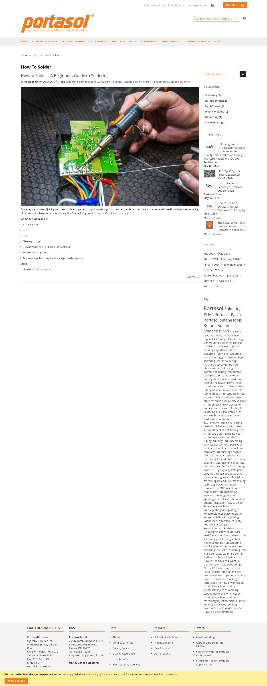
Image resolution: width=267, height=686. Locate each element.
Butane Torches (215, 100)
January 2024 (212, 264)
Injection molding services (219, 495)
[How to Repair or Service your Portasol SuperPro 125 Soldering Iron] (209, 185)
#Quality (217, 441)
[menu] (133, 41)
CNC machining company (219, 455)
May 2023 (210, 281)
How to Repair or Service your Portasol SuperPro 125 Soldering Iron (223, 189)
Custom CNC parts (225, 444)
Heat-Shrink (213, 106)
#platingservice (213, 499)
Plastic (216, 571)
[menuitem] (44, 41)
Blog (36, 55)
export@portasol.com (40, 666)
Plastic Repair (231, 499)
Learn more (171, 674)
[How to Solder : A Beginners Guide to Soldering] (110, 146)
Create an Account (197, 5)
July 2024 (209, 253)
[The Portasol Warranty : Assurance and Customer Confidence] (209, 225)
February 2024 (230, 259)
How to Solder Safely (91, 81)
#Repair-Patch (236, 608)
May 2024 (224, 253)
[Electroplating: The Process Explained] (209, 173)
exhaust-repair (232, 568)
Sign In (176, 5)
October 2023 (212, 270)
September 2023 (214, 275)
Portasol (214, 308)
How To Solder (113, 81)
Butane (210, 325)
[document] (134, 678)
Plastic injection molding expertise (222, 348)
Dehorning (212, 117)
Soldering (72, 81)
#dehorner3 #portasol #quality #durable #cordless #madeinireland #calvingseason (223, 524)
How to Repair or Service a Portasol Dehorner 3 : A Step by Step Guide (224, 208)
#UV (208, 314)
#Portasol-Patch (226, 314)
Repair (208, 571)
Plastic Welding (215, 111)
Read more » (192, 276)
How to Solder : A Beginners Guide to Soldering (65, 75)
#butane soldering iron (223, 342)
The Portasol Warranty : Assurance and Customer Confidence (231, 226)
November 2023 (233, 264)
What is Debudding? (229, 564)
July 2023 (233, 275)
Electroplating (214, 122)
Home (24, 55)
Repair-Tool (221, 608)
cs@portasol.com (92, 655)
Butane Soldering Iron (137, 81)
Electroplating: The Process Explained (229, 172)
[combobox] (217, 19)
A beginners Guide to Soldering (171, 81)
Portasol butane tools (223, 320)
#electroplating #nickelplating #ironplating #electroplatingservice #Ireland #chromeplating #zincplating (223, 512)
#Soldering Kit (221, 339)
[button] (216, 6)
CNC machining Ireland (222, 457)
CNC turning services (228, 452)
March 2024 (211, 259)
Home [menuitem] (24, 41)
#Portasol (227, 611)
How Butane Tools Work (225, 500)
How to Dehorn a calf (217, 561)
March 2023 (211, 286)
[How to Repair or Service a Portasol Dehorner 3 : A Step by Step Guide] (209, 205)
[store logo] (57, 23)
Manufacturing (235, 5)
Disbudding (211, 531)
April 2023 (225, 281)
